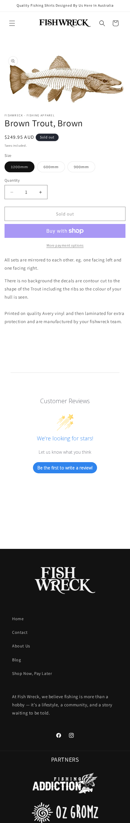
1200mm (22, 168)
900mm (84, 168)
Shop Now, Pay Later (32, 673)
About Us (21, 646)
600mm (54, 168)
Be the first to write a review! (65, 468)
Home (18, 618)
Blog (16, 660)
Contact (20, 632)
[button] (12, 23)
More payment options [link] (65, 245)
